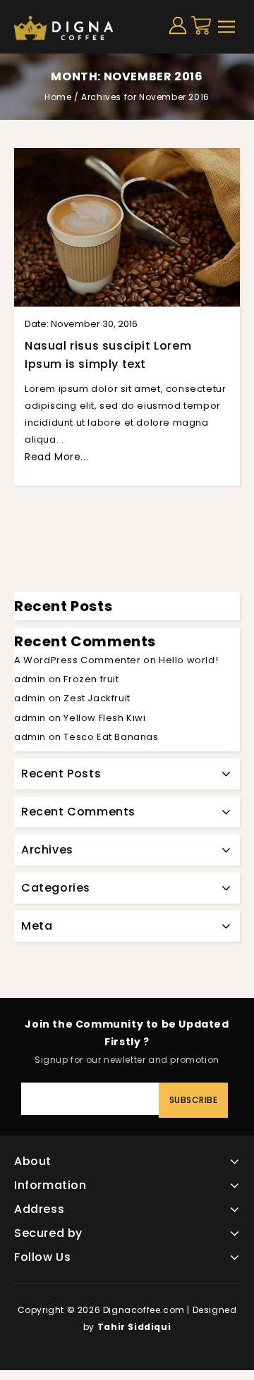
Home (57, 97)
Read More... (56, 457)
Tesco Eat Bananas (111, 737)
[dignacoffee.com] (63, 27)
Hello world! (188, 660)
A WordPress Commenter (77, 660)
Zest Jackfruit (97, 698)
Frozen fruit (91, 679)
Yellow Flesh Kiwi (104, 718)
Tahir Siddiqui (134, 1327)
